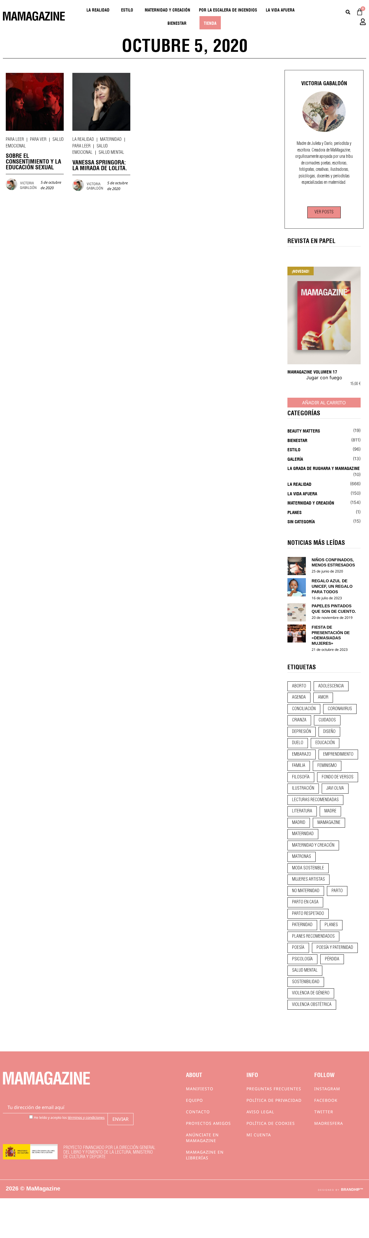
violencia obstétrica (312, 1005)
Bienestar (177, 23)
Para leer (15, 140)
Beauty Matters (303, 430)
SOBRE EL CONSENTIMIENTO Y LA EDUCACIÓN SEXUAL (33, 160)
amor (323, 697)
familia (298, 766)
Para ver (38, 140)
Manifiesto (199, 1088)
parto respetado (308, 914)
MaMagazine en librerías (205, 1155)
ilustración (303, 788)
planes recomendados (313, 936)
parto (337, 891)
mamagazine (328, 823)
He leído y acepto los (69, 1117)
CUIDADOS (327, 720)
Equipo (194, 1100)
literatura (302, 811)
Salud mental (111, 153)
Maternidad (111, 140)
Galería (295, 459)
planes (331, 925)
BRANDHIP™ (352, 1190)
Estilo (127, 9)
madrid (298, 823)
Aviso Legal (260, 1111)
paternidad (302, 925)
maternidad (303, 834)
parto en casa (305, 902)
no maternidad (305, 891)
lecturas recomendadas (315, 800)
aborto (299, 686)
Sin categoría (301, 521)
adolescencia (331, 686)
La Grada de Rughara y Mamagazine (323, 468)
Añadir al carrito (324, 402)
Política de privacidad (274, 1100)
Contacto (198, 1111)
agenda (299, 697)
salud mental (305, 970)
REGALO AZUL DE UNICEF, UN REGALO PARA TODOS (332, 586)
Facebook (326, 1100)
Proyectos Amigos (208, 1123)
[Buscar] (348, 12)
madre (330, 811)
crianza (299, 720)
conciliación (304, 709)
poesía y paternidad (335, 948)
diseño (329, 732)
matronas (301, 857)
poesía (298, 948)
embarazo (301, 754)
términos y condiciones (86, 1117)
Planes (294, 512)
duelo (297, 743)
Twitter (323, 1111)
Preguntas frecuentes (273, 1088)
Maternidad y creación (167, 9)
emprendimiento (338, 754)
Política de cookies (270, 1123)
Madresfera (328, 1123)
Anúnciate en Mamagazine (202, 1137)
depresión (301, 732)
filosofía (301, 777)
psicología (302, 959)
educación (325, 743)
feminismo (327, 766)
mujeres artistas (308, 879)
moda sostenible (308, 868)
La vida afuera (280, 9)
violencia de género (311, 993)
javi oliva (335, 788)
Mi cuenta (258, 1134)
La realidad (98, 9)
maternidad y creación (313, 845)
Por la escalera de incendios (228, 9)
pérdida (332, 959)
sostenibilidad (305, 982)
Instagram (327, 1088)
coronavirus (340, 709)
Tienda (210, 23)
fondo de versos (337, 777)
